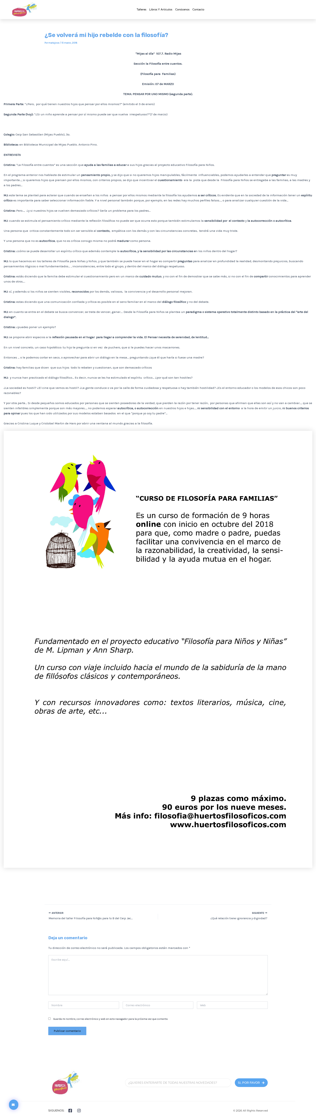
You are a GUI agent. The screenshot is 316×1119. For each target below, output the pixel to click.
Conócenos (182, 9)
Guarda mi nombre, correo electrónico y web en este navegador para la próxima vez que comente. (110, 1019)
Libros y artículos (160, 9)
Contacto (198, 9)
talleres (141, 9)
